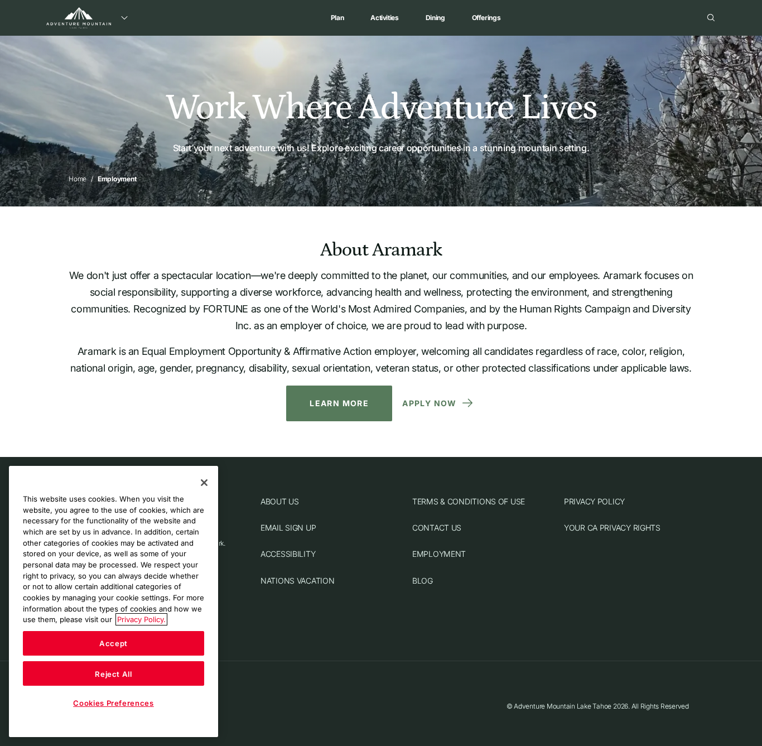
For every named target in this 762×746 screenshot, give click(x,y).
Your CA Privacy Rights (612, 527)
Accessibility (288, 554)
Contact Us (436, 527)
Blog (422, 580)
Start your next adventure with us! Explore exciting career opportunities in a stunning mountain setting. (381, 147)
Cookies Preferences (113, 703)
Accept (113, 643)
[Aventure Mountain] (78, 17)
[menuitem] (337, 18)
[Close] (204, 482)
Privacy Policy (594, 501)
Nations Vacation (298, 580)
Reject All (113, 673)
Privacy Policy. (141, 619)
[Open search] (711, 17)
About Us (280, 501)
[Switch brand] (124, 18)
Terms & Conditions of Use (468, 501)
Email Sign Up (288, 527)
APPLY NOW (429, 403)
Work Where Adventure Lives (381, 108)
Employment (439, 554)
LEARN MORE (339, 403)
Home (77, 179)
